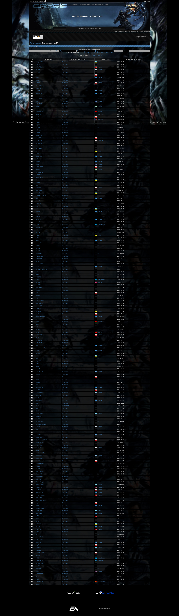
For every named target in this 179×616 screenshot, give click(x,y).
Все (57, 51)
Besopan (38, 353)
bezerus (38, 374)
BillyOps (38, 408)
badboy (38, 109)
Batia (37, 235)
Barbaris (38, 180)
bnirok (37, 505)
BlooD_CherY (40, 484)
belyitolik (38, 311)
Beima (37, 279)
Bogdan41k (39, 547)
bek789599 (39, 287)
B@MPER (39, 67)
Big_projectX (39, 387)
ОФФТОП (98, 28)
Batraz (38, 237)
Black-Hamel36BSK (41, 440)
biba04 (38, 384)
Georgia (100, 282)
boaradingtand (40, 508)
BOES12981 (39, 539)
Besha (37, 350)
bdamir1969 (39, 264)
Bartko (38, 211)
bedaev (38, 271)
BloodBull (38, 489)
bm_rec (38, 503)
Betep (37, 366)
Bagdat (38, 122)
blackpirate (39, 455)
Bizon (37, 432)
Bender (38, 314)
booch (37, 571)
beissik (38, 282)
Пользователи (145, 31)
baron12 (38, 193)
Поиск (106, 4)
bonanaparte (39, 563)
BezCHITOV (39, 371)
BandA (38, 169)
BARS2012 (39, 203)
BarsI (37, 206)
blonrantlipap (39, 482)
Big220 (38, 390)
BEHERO (38, 277)
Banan (37, 164)
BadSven (38, 117)
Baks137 (38, 153)
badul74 (38, 119)
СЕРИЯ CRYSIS (89, 28)
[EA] (74, 607)
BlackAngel (39, 445)
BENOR (38, 327)
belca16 (38, 290)
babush (38, 90)
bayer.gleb (39, 253)
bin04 (37, 411)
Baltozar (38, 161)
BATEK (38, 232)
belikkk (38, 295)
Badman (38, 114)
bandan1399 (39, 172)
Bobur (37, 531)
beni (37, 319)
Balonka (38, 159)
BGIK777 (38, 379)
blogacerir (39, 479)
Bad (37, 101)
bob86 (37, 518)
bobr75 (38, 526)
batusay (38, 248)
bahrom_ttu (39, 140)
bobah (37, 521)
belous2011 (39, 306)
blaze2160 (39, 474)
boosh (37, 576)
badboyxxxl (39, 111)
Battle (37, 240)
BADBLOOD (39, 106)
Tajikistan (100, 140)
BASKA (38, 224)
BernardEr (39, 342)
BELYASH (38, 308)
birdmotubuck (40, 421)
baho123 (38, 138)
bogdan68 (39, 550)
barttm (37, 214)
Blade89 (38, 468)
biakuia (38, 382)
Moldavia (100, 119)
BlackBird (38, 447)
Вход (115, 31)
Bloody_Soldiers (40, 495)
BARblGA (38, 182)
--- (98, 64)
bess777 (38, 361)
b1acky (38, 72)
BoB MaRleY (39, 513)
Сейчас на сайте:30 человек (141, 37)
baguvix (38, 127)
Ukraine (100, 61)
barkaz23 (38, 187)
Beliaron (38, 293)
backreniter (39, 98)
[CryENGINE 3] (104, 591)
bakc (37, 151)
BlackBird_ (39, 450)
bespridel (38, 356)
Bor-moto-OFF (40, 581)
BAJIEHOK (39, 148)
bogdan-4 (38, 545)
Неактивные (65, 405)
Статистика (90, 4)
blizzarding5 (39, 476)
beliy (37, 298)
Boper (37, 579)
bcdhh (37, 261)
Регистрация (122, 31)
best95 (38, 363)
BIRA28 (38, 419)
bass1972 (39, 227)
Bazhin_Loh (39, 256)
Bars (37, 198)
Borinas (38, 584)
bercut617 (39, 334)
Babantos (38, 82)
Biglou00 (38, 395)
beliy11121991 (40, 300)
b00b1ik (38, 69)
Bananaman (39, 166)
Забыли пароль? (133, 31)
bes (37, 345)
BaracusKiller (39, 177)
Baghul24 (38, 124)
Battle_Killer (39, 243)
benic (37, 321)
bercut (37, 332)
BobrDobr (38, 529)
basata (38, 216)
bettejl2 (38, 369)
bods (37, 534)
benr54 (38, 329)
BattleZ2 (38, 245)
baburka (38, 88)
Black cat (38, 434)
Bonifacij (38, 568)
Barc (37, 185)
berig (37, 337)
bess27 (38, 358)
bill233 (37, 405)
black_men (39, 437)
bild (37, 403)
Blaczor (38, 466)
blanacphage (39, 471)
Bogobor (38, 555)
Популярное (82, 4)
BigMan (38, 398)
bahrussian (39, 143)
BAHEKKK (39, 135)
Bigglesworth (39, 392)
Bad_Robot (39, 103)
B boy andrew (40, 61)
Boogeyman (39, 573)
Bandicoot (39, 174)
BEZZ (37, 377)
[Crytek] (74, 591)
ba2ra (37, 80)
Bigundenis (39, 400)
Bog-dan (38, 542)
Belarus (100, 111)
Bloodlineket (39, 492)
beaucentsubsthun (41, 269)
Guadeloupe (101, 581)
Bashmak (38, 219)
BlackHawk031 (40, 453)
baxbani (38, 250)
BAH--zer (38, 130)
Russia (100, 67)
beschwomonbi (40, 348)
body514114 (39, 537)
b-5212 (38, 64)
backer (38, 96)
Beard (37, 266)
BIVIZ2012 (39, 426)
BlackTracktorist (40, 461)
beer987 (38, 274)
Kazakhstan (101, 224)
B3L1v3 (38, 77)
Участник (65, 61)
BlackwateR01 (40, 463)
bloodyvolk (39, 497)
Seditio (107, 608)
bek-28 (38, 285)
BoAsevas (39, 510)
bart (37, 209)
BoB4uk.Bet (39, 516)
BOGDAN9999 (40, 553)
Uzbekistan (101, 560)
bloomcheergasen (41, 500)
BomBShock (39, 560)
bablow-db (39, 85)
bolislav (38, 558)
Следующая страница (95, 55)
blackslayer (39, 458)
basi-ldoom (39, 222)
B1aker (38, 75)
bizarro (38, 429)
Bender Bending (40, 316)
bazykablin (39, 258)
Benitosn (38, 324)
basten (38, 230)
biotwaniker (39, 416)
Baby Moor (39, 93)
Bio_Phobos (39, 413)
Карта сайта (99, 4)
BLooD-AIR (39, 487)
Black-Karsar (39, 442)
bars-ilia (38, 201)
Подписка (74, 4)
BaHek (38, 132)
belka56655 (39, 303)
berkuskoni (39, 340)
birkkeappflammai (41, 424)
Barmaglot (39, 190)
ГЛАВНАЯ (81, 28)
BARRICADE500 (41, 195)
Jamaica (100, 114)
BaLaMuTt (39, 156)
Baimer (38, 146)
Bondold (38, 566)
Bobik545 (38, 524)
